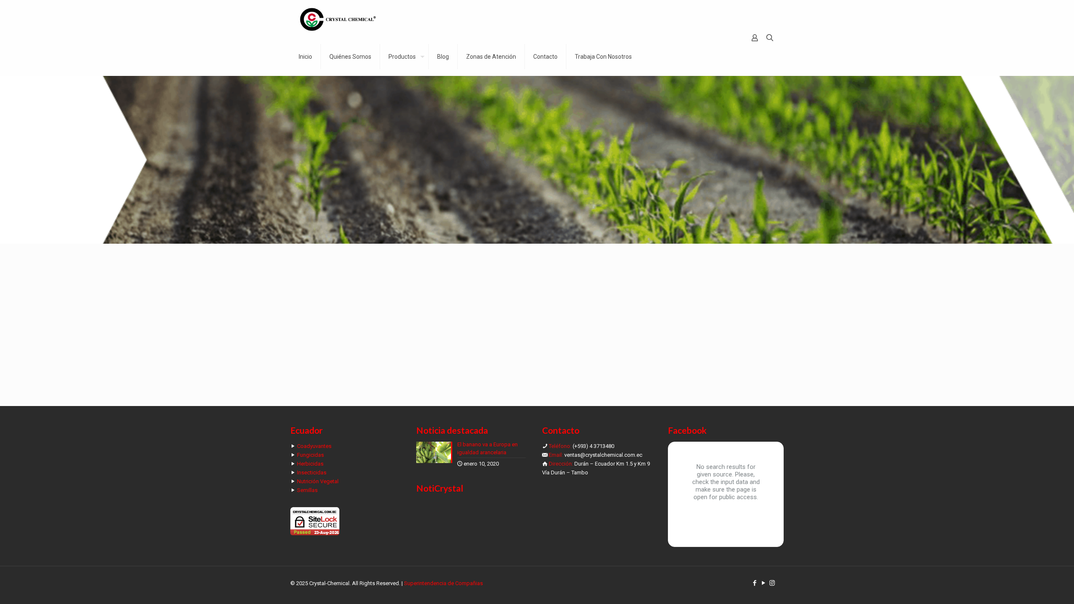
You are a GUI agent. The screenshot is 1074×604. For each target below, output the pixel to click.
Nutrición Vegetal (318, 481)
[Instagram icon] (772, 583)
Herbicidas (310, 464)
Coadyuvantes (314, 446)
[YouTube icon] (763, 583)
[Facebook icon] (754, 583)
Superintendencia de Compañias (443, 583)
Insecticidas (311, 472)
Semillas (307, 490)
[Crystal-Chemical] (338, 19)
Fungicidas (310, 455)
